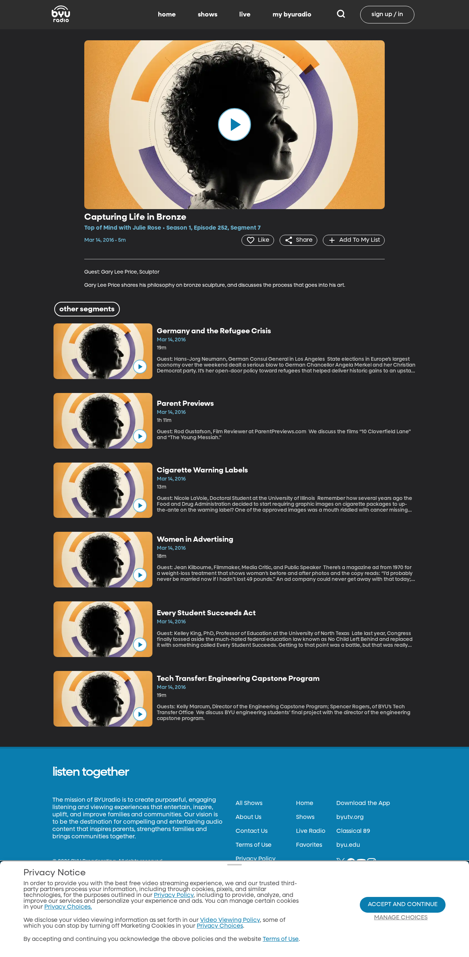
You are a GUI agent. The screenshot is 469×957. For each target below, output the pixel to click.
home (167, 14)
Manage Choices (401, 918)
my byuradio (292, 14)
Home (304, 803)
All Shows (249, 803)
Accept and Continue (402, 905)
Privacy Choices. (68, 907)
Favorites (309, 845)
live (245, 14)
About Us (248, 817)
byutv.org (349, 817)
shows (207, 14)
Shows (305, 817)
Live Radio (310, 831)
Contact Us (251, 831)
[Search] (341, 14)
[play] (234, 124)
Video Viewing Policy (230, 920)
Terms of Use (254, 845)
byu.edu (348, 845)
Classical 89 (353, 831)
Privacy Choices (220, 926)
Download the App (363, 803)
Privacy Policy (256, 859)
